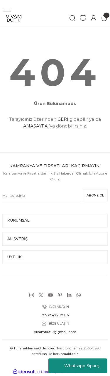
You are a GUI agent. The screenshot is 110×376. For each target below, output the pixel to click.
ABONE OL (95, 195)
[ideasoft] (24, 372)
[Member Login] (93, 18)
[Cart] (104, 18)
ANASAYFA (35, 126)
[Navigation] (7, 9)
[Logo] (13, 18)
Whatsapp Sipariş (81, 365)
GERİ (62, 119)
